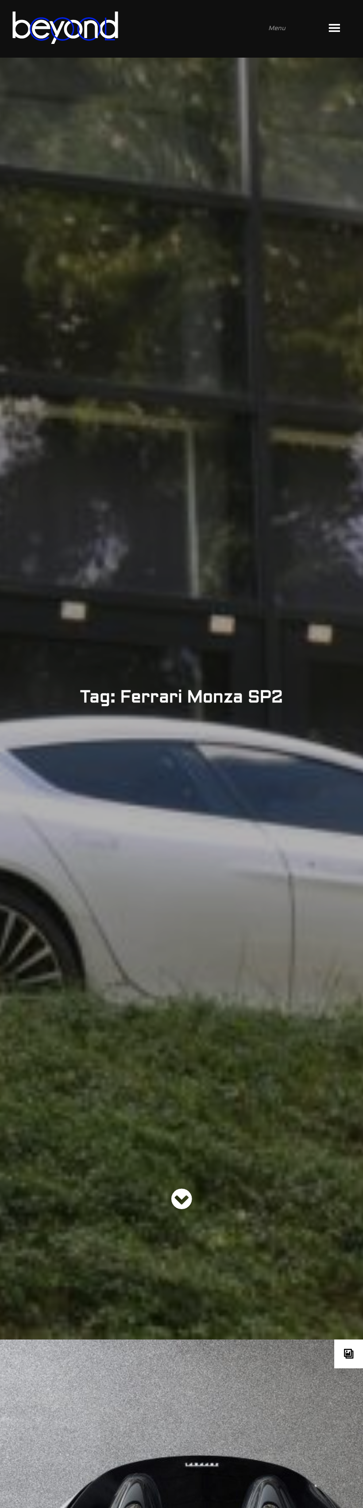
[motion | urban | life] (169, 29)
